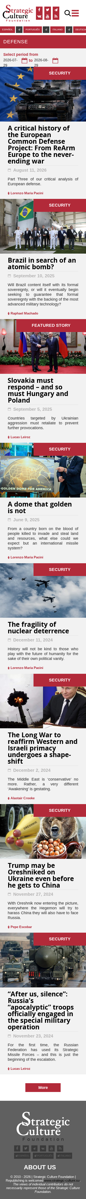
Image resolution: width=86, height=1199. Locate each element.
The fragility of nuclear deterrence (38, 628)
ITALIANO (57, 29)
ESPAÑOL (7, 29)
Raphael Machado (24, 313)
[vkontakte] (39, 16)
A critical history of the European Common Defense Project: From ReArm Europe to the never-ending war (41, 145)
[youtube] (47, 16)
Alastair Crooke (23, 798)
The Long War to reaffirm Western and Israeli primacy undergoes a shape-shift (43, 749)
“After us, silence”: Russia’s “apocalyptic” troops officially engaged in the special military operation (41, 1011)
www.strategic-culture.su (62, 1180)
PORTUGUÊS (33, 29)
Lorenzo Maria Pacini (27, 193)
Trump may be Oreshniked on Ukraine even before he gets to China (41, 876)
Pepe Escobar (21, 927)
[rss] (56, 16)
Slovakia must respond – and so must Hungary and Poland (38, 391)
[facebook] (39, 10)
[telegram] (56, 10)
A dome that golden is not (40, 508)
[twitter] (47, 10)
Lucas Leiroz (20, 437)
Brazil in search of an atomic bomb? (42, 264)
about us (40, 1167)
